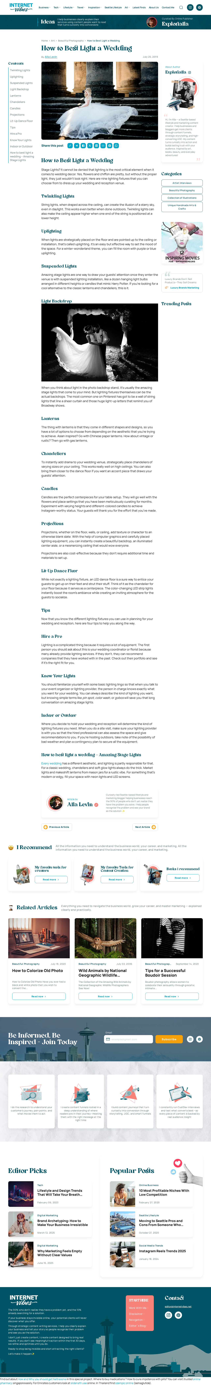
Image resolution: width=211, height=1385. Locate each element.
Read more (49, 879)
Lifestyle (67, 7)
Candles (15, 108)
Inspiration (94, 7)
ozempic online (124, 1383)
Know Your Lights (20, 140)
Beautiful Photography (182, 190)
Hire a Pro (16, 133)
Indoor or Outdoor (21, 146)
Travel (80, 7)
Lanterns (15, 95)
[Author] (96, 805)
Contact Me (168, 7)
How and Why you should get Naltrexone (42, 1379)
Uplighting (16, 76)
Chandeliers (17, 102)
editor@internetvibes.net (178, 1306)
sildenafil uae (79, 1383)
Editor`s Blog (137, 1326)
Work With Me (138, 1308)
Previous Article (59, 826)
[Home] (21, 7)
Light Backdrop (19, 89)
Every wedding (51, 763)
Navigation (136, 1320)
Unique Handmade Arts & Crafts (182, 207)
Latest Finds (139, 7)
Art (126, 7)
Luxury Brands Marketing (184, 287)
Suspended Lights (21, 83)
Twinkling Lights (20, 70)
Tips (12, 127)
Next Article (142, 826)
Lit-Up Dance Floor (21, 121)
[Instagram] (190, 7)
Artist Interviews (182, 182)
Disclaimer (136, 1314)
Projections (17, 114)
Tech (56, 7)
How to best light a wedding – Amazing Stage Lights (22, 156)
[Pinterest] (199, 7)
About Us (154, 7)
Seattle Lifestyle (113, 7)
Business (44, 7)
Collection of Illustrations (182, 197)
